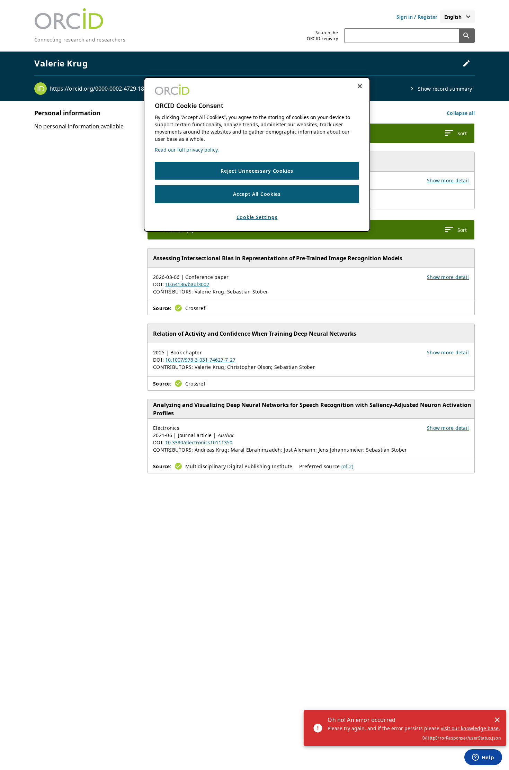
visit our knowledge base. (470, 728)
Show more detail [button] (448, 180)
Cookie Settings (257, 217)
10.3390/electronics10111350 (198, 442)
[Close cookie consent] (359, 86)
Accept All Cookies (257, 194)
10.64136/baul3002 (187, 284)
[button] (461, 113)
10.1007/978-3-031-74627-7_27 (200, 359)
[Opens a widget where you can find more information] (483, 758)
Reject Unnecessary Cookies (257, 170)
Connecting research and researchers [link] (79, 39)
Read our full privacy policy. (187, 149)
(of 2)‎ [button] (347, 466)
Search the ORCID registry (322, 36)
